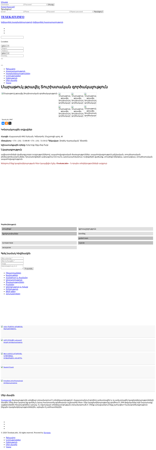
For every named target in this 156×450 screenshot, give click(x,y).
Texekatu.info (6, 400)
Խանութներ (12, 275)
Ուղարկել (29, 269)
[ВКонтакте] (3, 123)
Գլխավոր (10, 438)
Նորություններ (13, 440)
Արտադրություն (14, 280)
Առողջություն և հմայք (17, 287)
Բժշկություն (12, 289)
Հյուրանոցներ (13, 294)
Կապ (8, 447)
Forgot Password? (8, 7)
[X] (9, 123)
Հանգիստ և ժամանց (17, 278)
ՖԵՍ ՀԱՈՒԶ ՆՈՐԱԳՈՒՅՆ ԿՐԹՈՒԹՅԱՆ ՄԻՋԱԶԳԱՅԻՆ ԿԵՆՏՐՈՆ (13, 356)
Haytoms (47, 433)
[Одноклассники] (6, 123)
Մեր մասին (11, 445)
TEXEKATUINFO (12, 17)
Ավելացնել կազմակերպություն (16, 22)
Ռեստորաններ (13, 273)
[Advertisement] (78, 67)
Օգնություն (11, 442)
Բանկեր (10, 285)
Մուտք (4, 2)
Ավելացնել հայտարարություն (48, 22)
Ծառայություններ (15, 282)
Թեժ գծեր (11, 291)
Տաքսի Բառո (9, 367)
